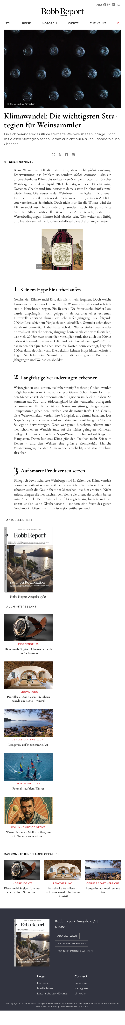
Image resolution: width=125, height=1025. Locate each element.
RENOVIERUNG (28, 691)
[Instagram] (109, 5)
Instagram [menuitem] (81, 988)
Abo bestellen (67, 935)
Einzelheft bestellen (71, 943)
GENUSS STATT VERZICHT (28, 739)
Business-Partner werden (75, 951)
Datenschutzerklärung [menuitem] (52, 993)
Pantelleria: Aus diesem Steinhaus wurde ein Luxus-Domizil (28, 699)
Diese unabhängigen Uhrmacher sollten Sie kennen (28, 651)
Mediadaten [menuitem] (45, 988)
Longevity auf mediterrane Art (28, 745)
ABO (99, 4)
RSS (118, 4)
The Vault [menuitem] (98, 23)
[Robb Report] (62, 11)
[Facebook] (105, 5)
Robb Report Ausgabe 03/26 (28, 597)
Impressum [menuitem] (44, 983)
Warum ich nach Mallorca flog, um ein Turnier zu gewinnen (28, 834)
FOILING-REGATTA (28, 783)
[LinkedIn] (113, 5)
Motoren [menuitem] (49, 23)
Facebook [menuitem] (81, 983)
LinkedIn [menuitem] (80, 993)
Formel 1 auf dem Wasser (28, 788)
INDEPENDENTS (28, 644)
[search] (118, 23)
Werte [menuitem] (73, 23)
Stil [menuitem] (8, 23)
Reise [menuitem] (26, 23)
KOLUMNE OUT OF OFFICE (28, 827)
